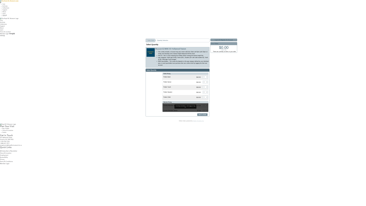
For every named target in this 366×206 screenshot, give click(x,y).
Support (4, 10)
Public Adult (166, 77)
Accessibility (4, 157)
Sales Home (151, 40)
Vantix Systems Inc (198, 121)
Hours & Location (5, 32)
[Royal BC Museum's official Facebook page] (9, 34)
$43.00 (198, 77)
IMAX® (2, 35)
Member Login (4, 34)
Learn (4, 13)
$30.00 (198, 87)
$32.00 (198, 82)
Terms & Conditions (6, 161)
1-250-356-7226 (5, 141)
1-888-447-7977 (5, 143)
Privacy (2, 159)
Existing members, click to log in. (185, 106)
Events (4, 132)
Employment (4, 155)
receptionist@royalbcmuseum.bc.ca (11, 145)
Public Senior (167, 82)
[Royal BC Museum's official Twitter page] (11, 34)
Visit (3, 4)
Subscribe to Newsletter (9, 151)
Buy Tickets (5, 128)
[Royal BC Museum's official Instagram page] (14, 34)
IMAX (4, 15)
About (4, 12)
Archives (5, 6)
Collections (5, 8)
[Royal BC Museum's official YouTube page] (12, 34)
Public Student (167, 92)
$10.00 (198, 97)
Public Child (167, 97)
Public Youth (167, 87)
